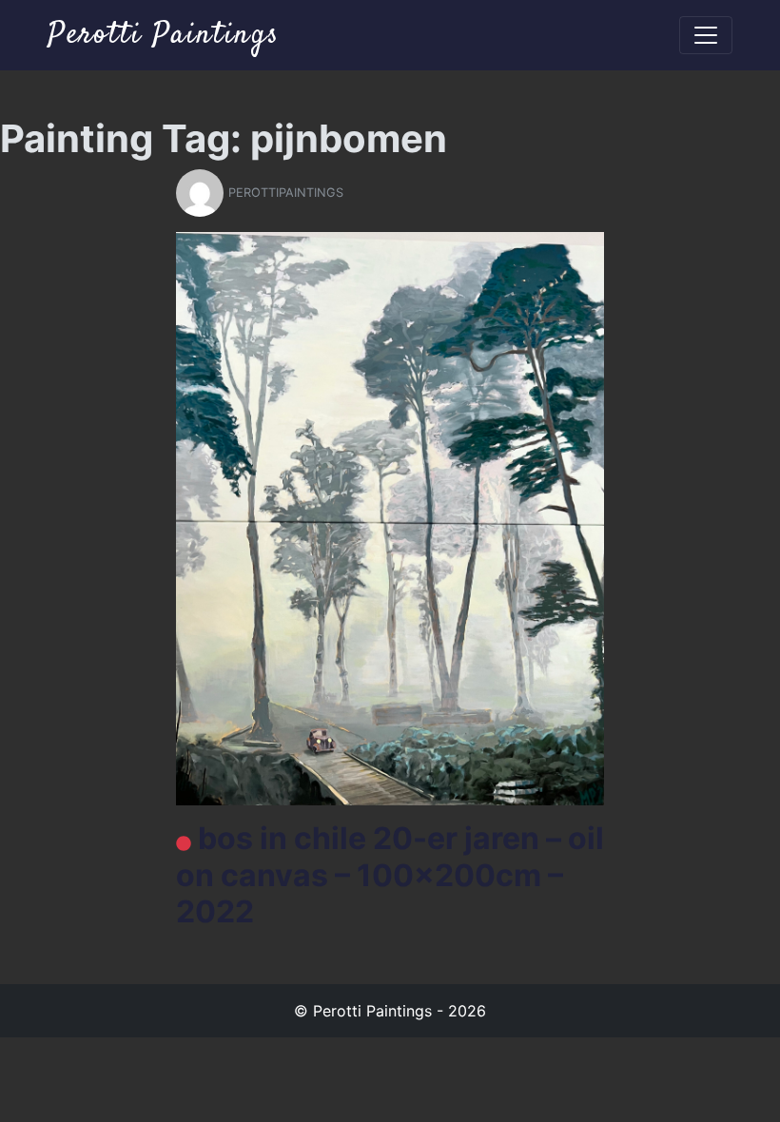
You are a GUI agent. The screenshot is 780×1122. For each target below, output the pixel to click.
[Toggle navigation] (705, 35)
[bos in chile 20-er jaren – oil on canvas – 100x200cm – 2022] (390, 517)
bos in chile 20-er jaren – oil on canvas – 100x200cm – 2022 (390, 875)
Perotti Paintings (164, 35)
